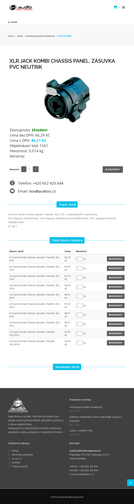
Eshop (20, 36)
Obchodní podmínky (22, 454)
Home (11, 36)
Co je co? (17, 458)
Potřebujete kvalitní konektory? (85, 407)
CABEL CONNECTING (80, 430)
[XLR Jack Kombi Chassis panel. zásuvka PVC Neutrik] (67, 99)
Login (13, 22)
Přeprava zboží (20, 466)
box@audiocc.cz (42, 191)
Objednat (114, 169)
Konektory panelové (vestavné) (40, 36)
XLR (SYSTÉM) (64, 36)
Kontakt (16, 462)
